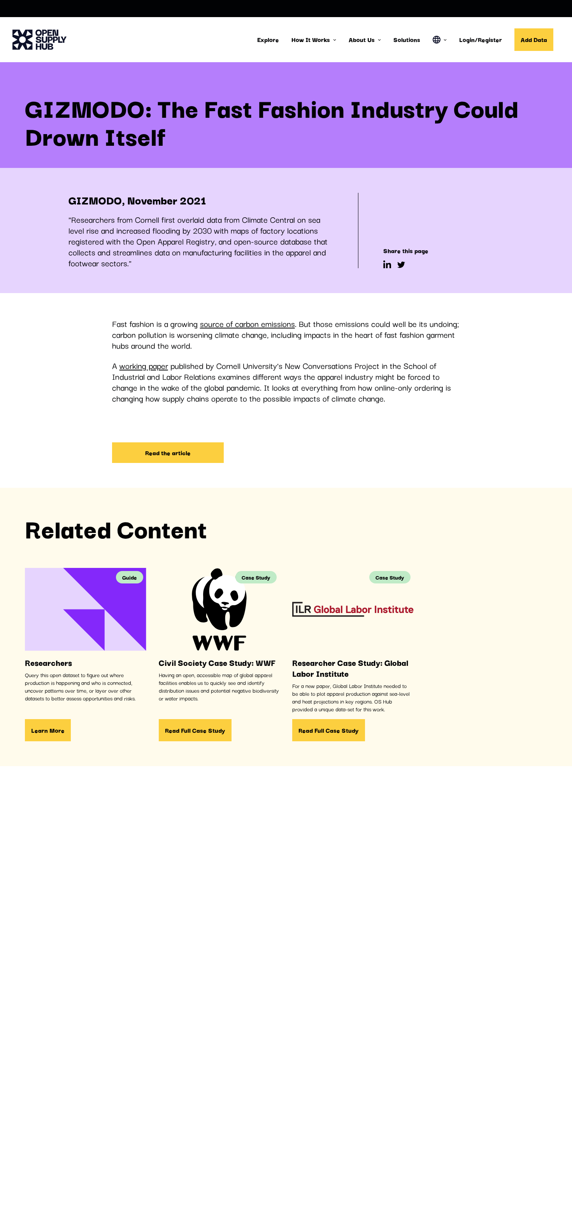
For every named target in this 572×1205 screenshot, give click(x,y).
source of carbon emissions (247, 323)
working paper (143, 365)
